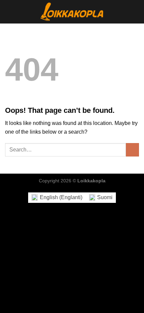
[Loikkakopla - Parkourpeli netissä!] (72, 11)
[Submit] (132, 149)
